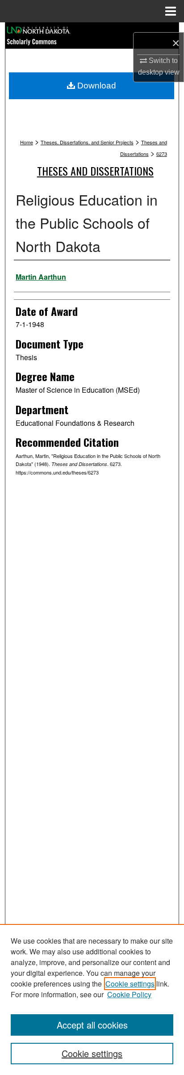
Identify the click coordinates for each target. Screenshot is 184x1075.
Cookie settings (130, 983)
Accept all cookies (92, 1024)
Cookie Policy (129, 994)
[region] (92, 999)
